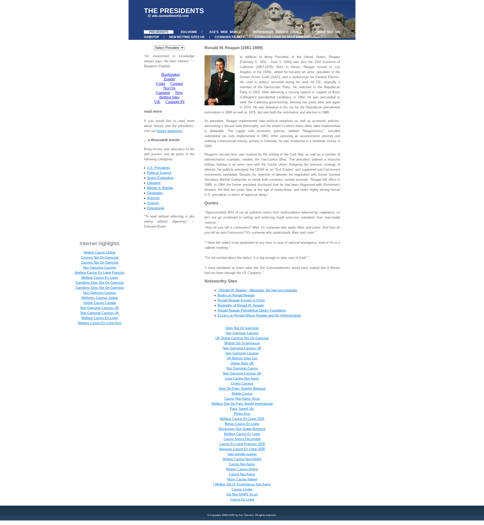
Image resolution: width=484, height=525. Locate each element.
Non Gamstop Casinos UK (99, 308)
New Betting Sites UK (187, 37)
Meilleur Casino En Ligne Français (100, 272)
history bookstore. (170, 131)
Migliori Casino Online (99, 252)
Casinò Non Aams (242, 474)
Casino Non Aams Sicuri (242, 398)
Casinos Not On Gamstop (99, 257)
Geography (155, 193)
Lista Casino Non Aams (242, 378)
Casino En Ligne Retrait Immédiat (283, 37)
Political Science (159, 173)
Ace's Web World (225, 32)
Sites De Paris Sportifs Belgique (242, 388)
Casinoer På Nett (230, 37)
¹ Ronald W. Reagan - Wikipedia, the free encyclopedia (257, 290)
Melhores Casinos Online (99, 298)
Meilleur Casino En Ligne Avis (100, 323)
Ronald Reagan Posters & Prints (241, 300)
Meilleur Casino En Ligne (99, 278)
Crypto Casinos (242, 383)
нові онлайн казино (242, 454)
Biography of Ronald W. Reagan (241, 305)
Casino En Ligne (242, 499)
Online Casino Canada (99, 303)
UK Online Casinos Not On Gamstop (242, 338)
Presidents (158, 32)
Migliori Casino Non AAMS (242, 459)
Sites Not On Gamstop (242, 328)
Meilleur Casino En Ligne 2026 (242, 419)
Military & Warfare (160, 188)
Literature (154, 183)
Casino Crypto (242, 489)
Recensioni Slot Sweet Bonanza (242, 429)
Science (153, 203)
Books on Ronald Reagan (236, 295)
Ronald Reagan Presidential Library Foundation (252, 310)
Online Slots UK (242, 363)
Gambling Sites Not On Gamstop (100, 283)
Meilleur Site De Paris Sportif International (242, 404)
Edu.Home (189, 32)
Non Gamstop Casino (242, 368)
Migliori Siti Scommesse (242, 343)
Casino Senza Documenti (242, 439)
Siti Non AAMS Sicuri (242, 494)
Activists (153, 198)
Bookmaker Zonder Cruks (277, 32)
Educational (155, 208)
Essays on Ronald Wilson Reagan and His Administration (259, 315)
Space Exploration (160, 178)
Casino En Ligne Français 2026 (242, 444)
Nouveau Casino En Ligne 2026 (242, 449)
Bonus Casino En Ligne (242, 424)
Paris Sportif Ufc (242, 409)
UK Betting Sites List (242, 358)
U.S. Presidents (158, 168)
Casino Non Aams (242, 464)
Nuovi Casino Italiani (242, 479)
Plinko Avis (242, 414)
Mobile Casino (242, 393)
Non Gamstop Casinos (99, 267)
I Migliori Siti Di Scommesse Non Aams (242, 484)
